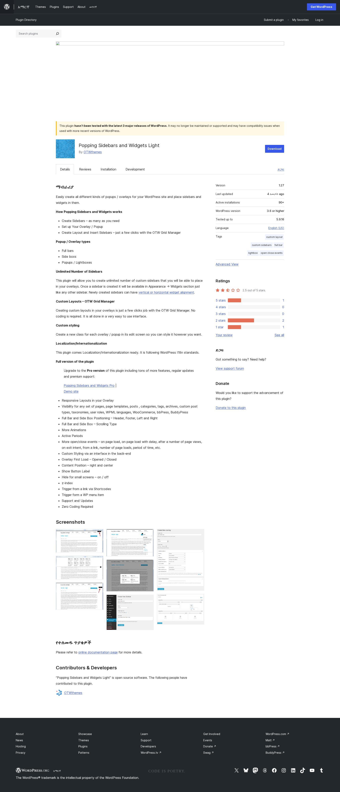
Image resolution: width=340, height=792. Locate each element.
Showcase (85, 734)
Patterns (83, 752)
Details (65, 169)
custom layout (274, 236)
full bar (279, 245)
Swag (208, 752)
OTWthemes (93, 152)
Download (275, 148)
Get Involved (211, 734)
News (19, 740)
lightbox (253, 252)
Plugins (83, 746)
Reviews (85, 169)
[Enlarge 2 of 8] (98, 561)
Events (207, 740)
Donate (209, 746)
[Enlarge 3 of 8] (98, 588)
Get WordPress (321, 6)
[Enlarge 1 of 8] (98, 534)
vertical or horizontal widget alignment (166, 292)
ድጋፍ (281, 169)
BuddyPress (275, 752)
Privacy (20, 752)
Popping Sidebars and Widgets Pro (89, 385)
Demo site (71, 391)
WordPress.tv (151, 752)
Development (135, 169)
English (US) (276, 228)
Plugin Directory (26, 19)
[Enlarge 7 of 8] (199, 534)
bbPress (273, 746)
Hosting (21, 746)
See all (279, 335)
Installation (108, 169)
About (20, 734)
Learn (144, 734)
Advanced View (227, 264)
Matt (270, 740)
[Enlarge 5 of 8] (148, 565)
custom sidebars (262, 245)
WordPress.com (277, 734)
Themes (83, 740)
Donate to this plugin (231, 408)
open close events (272, 252)
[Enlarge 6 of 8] (148, 600)
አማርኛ (57, 770)
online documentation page (98, 652)
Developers (148, 746)
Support (146, 740)
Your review (224, 335)
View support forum (230, 368)
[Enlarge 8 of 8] (199, 599)
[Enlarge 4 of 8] (148, 534)
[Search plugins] (57, 34)
